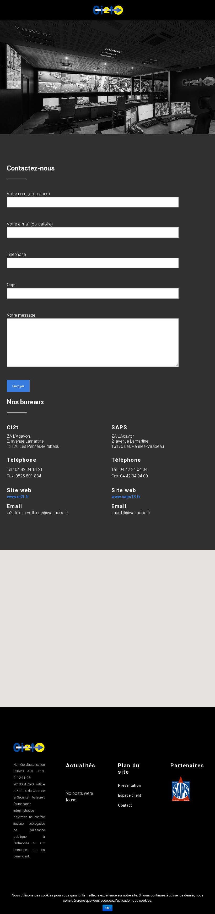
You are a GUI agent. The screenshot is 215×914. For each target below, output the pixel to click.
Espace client (129, 795)
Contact (125, 805)
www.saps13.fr (126, 496)
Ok (107, 908)
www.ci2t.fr (18, 496)
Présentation (129, 785)
